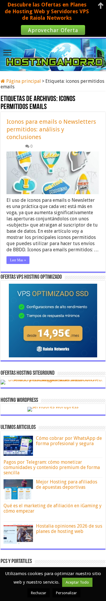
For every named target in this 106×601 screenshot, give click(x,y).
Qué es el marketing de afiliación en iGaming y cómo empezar (53, 508)
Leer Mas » (18, 260)
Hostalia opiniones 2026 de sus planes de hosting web (69, 528)
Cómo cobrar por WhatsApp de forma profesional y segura (69, 440)
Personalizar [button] (66, 593)
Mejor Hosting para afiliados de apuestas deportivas (66, 484)
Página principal (23, 81)
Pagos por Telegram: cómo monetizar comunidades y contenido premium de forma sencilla (52, 467)
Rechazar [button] (38, 593)
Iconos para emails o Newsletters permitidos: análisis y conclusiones (51, 129)
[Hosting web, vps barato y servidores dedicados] (53, 54)
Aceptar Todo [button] (77, 582)
